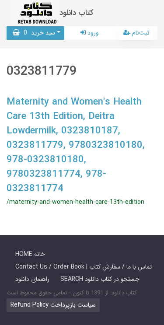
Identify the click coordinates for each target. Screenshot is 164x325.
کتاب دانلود (76, 13)
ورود (92, 33)
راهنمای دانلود (32, 279)
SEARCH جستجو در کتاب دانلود (100, 279)
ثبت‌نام (139, 33)
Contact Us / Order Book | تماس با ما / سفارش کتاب (83, 267)
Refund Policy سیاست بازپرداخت (53, 305)
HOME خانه (30, 254)
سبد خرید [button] (37, 33)
